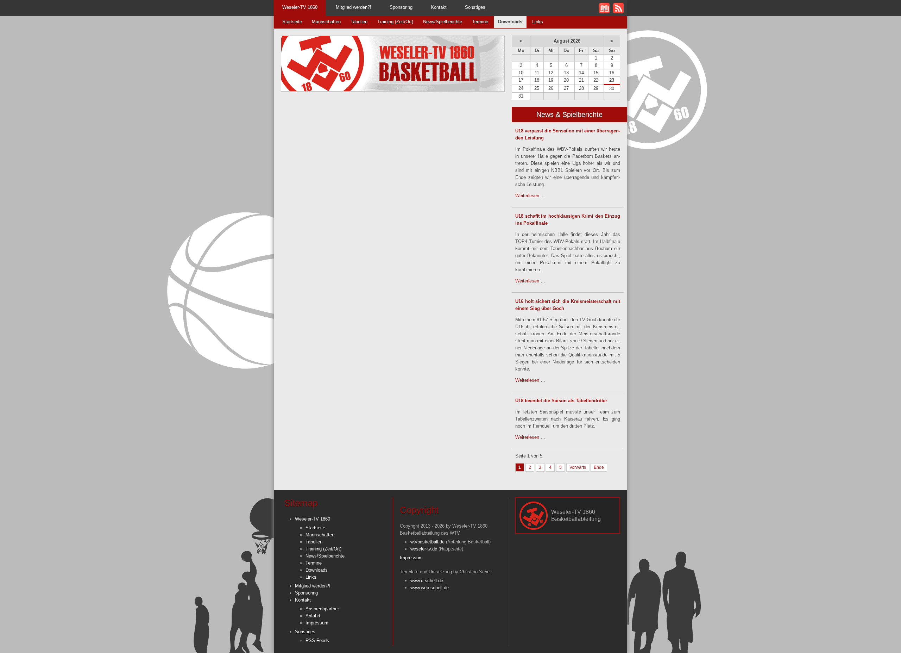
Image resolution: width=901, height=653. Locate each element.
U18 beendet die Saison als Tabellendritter (561, 400)
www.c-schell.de (426, 580)
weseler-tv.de (423, 549)
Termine (480, 21)
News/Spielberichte (442, 21)
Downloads (316, 570)
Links (537, 21)
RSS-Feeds (317, 640)
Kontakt (439, 7)
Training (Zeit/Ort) (395, 21)
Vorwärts (577, 467)
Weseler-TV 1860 (299, 7)
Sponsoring (401, 7)
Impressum (316, 623)
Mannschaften (326, 21)
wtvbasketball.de (427, 542)
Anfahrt (312, 615)
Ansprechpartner (322, 608)
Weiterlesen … (530, 195)
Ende (599, 467)
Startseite (292, 21)
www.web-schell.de (429, 587)
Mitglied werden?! (353, 7)
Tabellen (359, 21)
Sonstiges (475, 7)
